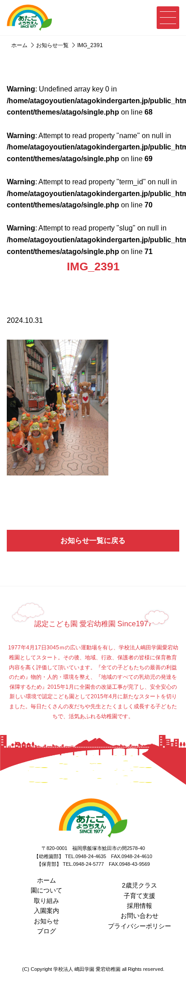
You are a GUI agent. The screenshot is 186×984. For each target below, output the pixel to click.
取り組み (46, 900)
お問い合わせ (139, 915)
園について (46, 890)
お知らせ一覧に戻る (93, 540)
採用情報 (139, 905)
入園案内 (46, 910)
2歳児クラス (139, 885)
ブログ (46, 931)
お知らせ (46, 921)
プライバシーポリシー (139, 926)
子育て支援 (139, 895)
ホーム (46, 880)
